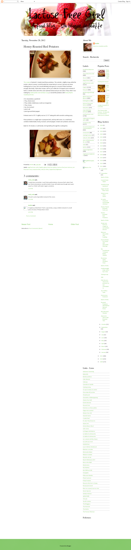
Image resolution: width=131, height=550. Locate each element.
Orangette (86, 473)
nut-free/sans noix (88, 114)
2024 (101, 131)
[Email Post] (44, 164)
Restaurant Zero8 (88, 485)
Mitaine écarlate (87, 454)
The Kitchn (86, 509)
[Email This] (48, 165)
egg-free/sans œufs (33, 167)
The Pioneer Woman (89, 512)
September (104, 327)
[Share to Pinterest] (56, 165)
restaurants (86, 132)
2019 (101, 146)
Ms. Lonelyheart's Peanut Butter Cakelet (105, 252)
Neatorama (86, 465)
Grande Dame (87, 415)
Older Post (75, 224)
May (102, 340)
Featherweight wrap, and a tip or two (105, 270)
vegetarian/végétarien (55, 169)
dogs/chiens (86, 80)
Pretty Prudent (87, 480)
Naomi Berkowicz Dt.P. (89, 460)
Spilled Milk (86, 496)
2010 (101, 359)
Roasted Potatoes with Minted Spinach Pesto (105, 305)
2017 (101, 151)
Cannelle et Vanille (88, 384)
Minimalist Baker (87, 452)
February (104, 349)
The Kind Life (86, 506)
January (103, 352)
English (41, 167)
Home (50, 224)
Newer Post (25, 224)
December (104, 169)
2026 (101, 125)
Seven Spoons (87, 491)
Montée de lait (87, 457)
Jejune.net (86, 423)
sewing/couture (87, 135)
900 (102, 277)
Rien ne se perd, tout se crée (91, 488)
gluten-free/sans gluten (50, 167)
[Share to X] (52, 165)
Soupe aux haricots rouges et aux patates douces (105, 226)
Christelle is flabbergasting (90, 397)
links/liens (86, 107)
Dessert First (86, 405)
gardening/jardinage (88, 92)
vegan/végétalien (88, 149)
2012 (101, 166)
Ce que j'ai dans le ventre (90, 389)
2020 (101, 143)
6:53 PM (30, 212)
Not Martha (86, 467)
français (85, 90)
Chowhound (86, 395)
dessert (85, 78)
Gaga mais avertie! (88, 410)
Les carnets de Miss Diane (90, 439)
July (102, 334)
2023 (101, 134)
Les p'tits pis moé (88, 441)
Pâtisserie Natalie (88, 475)
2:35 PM (30, 199)
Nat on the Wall (87, 462)
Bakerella (85, 374)
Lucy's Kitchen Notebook (90, 447)
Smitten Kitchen (87, 493)
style (84, 144)
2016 (101, 154)
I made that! (86, 418)
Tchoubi (85, 499)
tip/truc (85, 147)
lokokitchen (86, 444)
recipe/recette (36, 169)
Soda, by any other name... (104, 195)
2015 (101, 157)
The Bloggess (86, 504)
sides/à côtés (45, 169)
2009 (101, 362)
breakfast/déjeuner (88, 69)
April (102, 343)
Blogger (69, 546)
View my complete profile (100, 46)
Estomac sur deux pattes (90, 408)
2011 (101, 356)
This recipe (27, 82)
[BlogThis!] (50, 165)
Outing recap (104, 274)
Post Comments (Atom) (35, 228)
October (103, 324)
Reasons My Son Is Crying (90, 483)
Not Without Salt (87, 470)
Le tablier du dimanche (89, 434)
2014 (101, 160)
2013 (101, 163)
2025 (101, 128)
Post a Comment (31, 216)
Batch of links (105, 177)
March (103, 346)
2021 (101, 140)
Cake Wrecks (86, 379)
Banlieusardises (87, 376)
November (104, 173)
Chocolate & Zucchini (89, 392)
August (103, 332)
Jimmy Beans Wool (88, 426)
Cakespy (85, 382)
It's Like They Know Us (89, 421)
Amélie (30, 205)
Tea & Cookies (87, 501)
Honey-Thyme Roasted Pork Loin (105, 208)
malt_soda (31, 180)
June (102, 337)
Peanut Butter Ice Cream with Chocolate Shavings (105, 243)
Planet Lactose (87, 478)
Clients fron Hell (87, 400)
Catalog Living (87, 387)
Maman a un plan (88, 449)
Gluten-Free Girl (87, 413)
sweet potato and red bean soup (39, 92)
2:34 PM (30, 188)
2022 (101, 137)
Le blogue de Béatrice (89, 431)
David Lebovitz (87, 402)
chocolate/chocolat (88, 73)
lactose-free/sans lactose (64, 167)
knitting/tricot (86, 100)
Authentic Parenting (88, 371)
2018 (101, 149)
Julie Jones (86, 428)
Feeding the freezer (103, 81)
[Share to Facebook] (54, 165)
